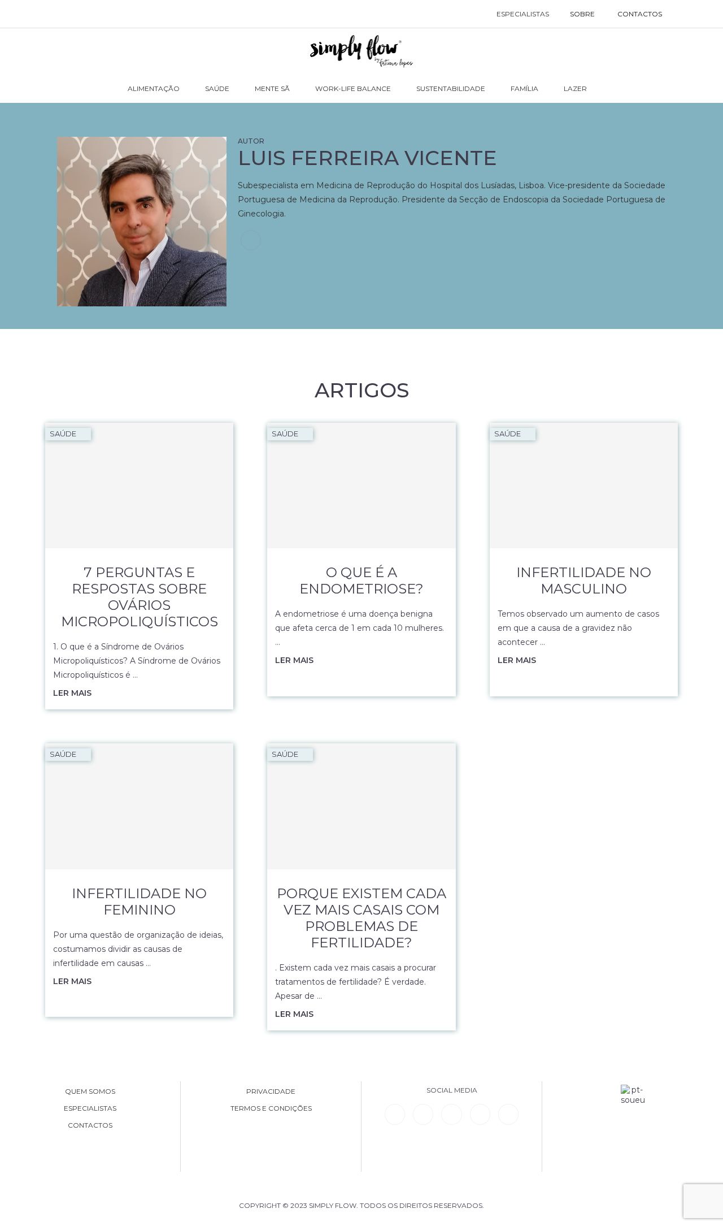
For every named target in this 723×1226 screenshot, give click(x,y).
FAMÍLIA (524, 88)
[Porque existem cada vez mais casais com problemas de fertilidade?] (361, 806)
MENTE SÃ (272, 88)
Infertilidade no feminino (139, 901)
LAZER (575, 88)
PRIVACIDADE (270, 1091)
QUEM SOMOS (90, 1091)
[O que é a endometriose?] (361, 485)
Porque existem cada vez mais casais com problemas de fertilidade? (361, 918)
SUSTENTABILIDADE (450, 88)
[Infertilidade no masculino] (584, 485)
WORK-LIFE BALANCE (353, 88)
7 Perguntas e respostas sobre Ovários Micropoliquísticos (139, 597)
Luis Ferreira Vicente (367, 157)
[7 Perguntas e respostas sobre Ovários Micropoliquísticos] (139, 485)
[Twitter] (508, 1114)
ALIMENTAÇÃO (154, 88)
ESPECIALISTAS (522, 14)
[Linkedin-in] (395, 1114)
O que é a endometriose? (361, 580)
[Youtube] (480, 1114)
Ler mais (72, 693)
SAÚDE (217, 88)
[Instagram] (451, 1114)
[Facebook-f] (423, 1114)
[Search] (685, 14)
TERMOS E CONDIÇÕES (271, 1108)
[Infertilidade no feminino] (139, 806)
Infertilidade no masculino (583, 580)
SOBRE (582, 14)
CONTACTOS (639, 14)
